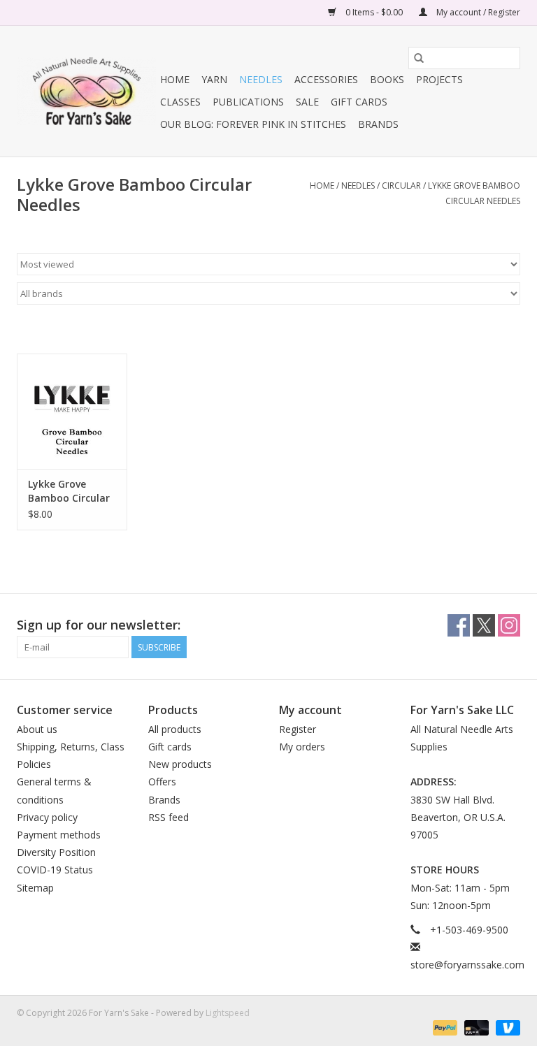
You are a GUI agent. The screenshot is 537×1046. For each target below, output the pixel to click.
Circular (401, 185)
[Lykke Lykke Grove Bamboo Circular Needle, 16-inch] (72, 411)
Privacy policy (47, 817)
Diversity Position (56, 852)
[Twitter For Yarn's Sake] (484, 625)
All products (174, 729)
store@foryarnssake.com (467, 964)
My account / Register (477, 12)
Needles (260, 79)
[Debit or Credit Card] (475, 1027)
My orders (302, 746)
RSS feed (168, 817)
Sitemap (35, 887)
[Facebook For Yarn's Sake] (459, 625)
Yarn (214, 79)
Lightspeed (228, 1013)
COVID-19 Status (55, 869)
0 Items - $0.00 (374, 12)
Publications (248, 101)
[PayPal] (443, 1027)
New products (180, 764)
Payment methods (59, 834)
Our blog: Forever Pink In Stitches (253, 124)
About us (37, 729)
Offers (162, 781)
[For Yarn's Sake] (86, 91)
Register (297, 729)
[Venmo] (505, 1027)
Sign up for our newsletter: (98, 625)
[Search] (418, 58)
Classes (180, 101)
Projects (439, 79)
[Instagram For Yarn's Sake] (509, 625)
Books (387, 79)
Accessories (326, 79)
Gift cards (359, 101)
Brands (378, 124)
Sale (307, 101)
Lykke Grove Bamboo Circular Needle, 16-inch (69, 491)
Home (174, 79)
